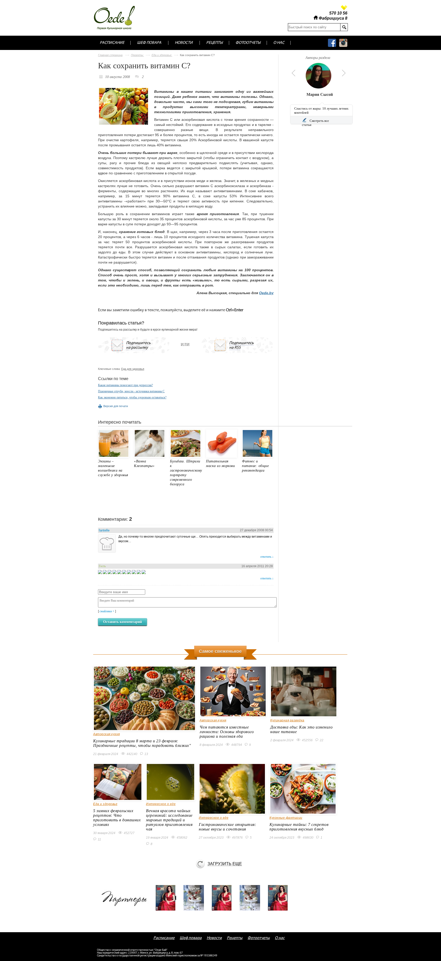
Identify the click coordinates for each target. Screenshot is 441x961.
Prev (292, 73)
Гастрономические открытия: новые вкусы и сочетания (227, 826)
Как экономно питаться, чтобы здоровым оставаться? (132, 397)
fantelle (104, 530)
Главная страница (110, 55)
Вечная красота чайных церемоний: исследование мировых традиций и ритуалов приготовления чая (169, 820)
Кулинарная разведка (287, 720)
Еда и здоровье (162, 55)
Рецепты (214, 43)
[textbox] (314, 27)
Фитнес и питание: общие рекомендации (255, 465)
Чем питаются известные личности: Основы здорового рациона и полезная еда (227, 731)
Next (343, 73)
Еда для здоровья (132, 368)
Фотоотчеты (248, 43)
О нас (278, 43)
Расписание (112, 43)
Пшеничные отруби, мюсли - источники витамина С (131, 391)
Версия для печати (115, 406)
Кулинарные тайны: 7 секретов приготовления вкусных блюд (299, 826)
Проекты (137, 55)
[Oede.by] (117, 17)
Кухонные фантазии (286, 818)
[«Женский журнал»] (167, 898)
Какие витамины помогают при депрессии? (125, 385)
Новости (184, 43)
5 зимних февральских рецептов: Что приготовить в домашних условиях (117, 818)
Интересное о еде (161, 804)
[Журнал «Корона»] (195, 898)
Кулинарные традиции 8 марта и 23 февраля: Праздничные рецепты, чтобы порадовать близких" (142, 743)
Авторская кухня (106, 734)
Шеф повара (149, 43)
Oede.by (266, 293)
